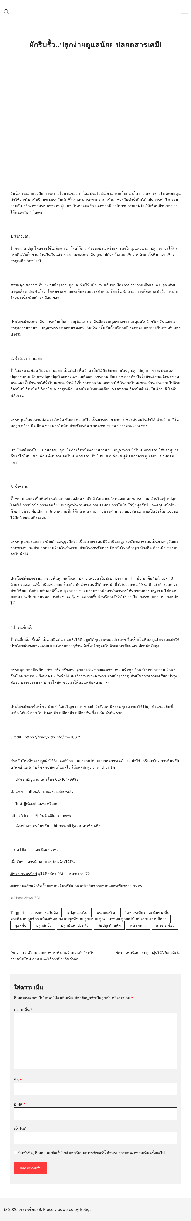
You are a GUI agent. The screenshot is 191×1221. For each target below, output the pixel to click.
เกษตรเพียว (165, 925)
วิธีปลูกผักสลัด (109, 925)
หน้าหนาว (138, 925)
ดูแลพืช (20, 925)
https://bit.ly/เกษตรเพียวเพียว (78, 825)
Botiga (86, 1209)
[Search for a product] (6, 11)
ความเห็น (23, 1009)
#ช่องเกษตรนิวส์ (23, 873)
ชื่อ (18, 1079)
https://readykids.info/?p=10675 (53, 737)
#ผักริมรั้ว (39, 886)
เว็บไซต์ (20, 1128)
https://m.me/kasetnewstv (51, 791)
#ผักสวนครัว (20, 886)
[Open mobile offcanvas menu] (184, 11)
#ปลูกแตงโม (77, 912)
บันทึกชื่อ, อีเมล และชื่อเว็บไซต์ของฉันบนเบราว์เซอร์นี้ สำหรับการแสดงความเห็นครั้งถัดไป (91, 1152)
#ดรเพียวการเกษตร (126, 886)
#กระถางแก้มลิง (44, 912)
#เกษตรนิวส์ (81, 886)
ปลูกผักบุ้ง (43, 925)
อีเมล (19, 1104)
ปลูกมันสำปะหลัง (75, 925)
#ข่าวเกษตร (100, 886)
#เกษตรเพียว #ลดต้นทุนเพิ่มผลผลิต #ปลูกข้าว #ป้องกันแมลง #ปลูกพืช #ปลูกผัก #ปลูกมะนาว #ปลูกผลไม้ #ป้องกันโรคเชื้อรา (90, 915)
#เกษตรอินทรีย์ (59, 886)
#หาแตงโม (106, 912)
